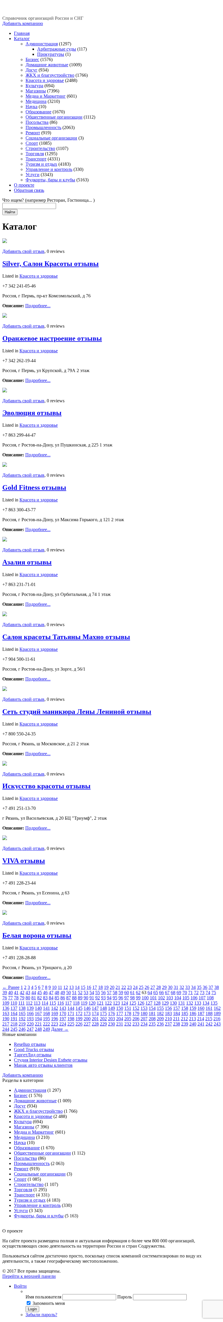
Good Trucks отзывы (34, 1049)
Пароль (124, 1296)
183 (168, 1013)
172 (78, 1013)
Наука (31, 106)
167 (38, 1013)
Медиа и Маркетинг (46, 96)
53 (86, 992)
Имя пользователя (43, 1296)
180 (144, 1013)
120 (92, 1003)
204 (119, 1018)
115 (52, 1003)
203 (111, 1018)
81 (33, 997)
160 (200, 1008)
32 (181, 987)
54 (91, 992)
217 (5, 1023)
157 (176, 1008)
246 (22, 1029)
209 (160, 1018)
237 (168, 1023)
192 (22, 1018)
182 (160, 1013)
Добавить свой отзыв (23, 251)
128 (157, 1003)
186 (192, 1013)
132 (189, 1003)
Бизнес (32, 59)
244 (5, 1029)
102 (161, 997)
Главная (22, 33)
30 (170, 987)
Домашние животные (47, 64)
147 (95, 1008)
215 (208, 1018)
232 (127, 1023)
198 (70, 1018)
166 (30, 1013)
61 (132, 992)
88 (74, 997)
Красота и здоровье (45, 80)
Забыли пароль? (41, 1314)
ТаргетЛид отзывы (32, 1054)
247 (30, 1029)
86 (62, 997)
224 (62, 1023)
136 (5, 1008)
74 (208, 992)
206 (135, 1018)
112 (29, 1003)
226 (78, 1023)
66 (161, 992)
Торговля (35, 153)
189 (217, 1013)
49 (62, 992)
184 (176, 1013)
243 (217, 1023)
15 (83, 987)
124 (124, 1003)
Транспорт (36, 158)
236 (160, 1023)
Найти (10, 212)
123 (116, 1003)
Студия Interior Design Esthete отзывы (50, 1059)
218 (13, 1023)
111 (21, 1003)
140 (38, 1008)
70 (184, 992)
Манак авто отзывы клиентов (43, 1065)
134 (205, 1003)
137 (13, 1008)
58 (115, 992)
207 (144, 1018)
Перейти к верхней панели (29, 1276)
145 (78, 1008)
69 (179, 992)
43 (28, 992)
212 (184, 1018)
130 (173, 1003)
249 (46, 1029)
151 (127, 1008)
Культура (34, 85)
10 (54, 987)
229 (103, 1023)
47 (51, 992)
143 (62, 1008)
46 (45, 992)
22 (123, 987)
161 (209, 1008)
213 (192, 1018)
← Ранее (10, 987)
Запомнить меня (49, 1303)
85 (57, 997)
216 (216, 1018)
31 (176, 987)
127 (148, 1003)
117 (68, 1003)
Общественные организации (54, 117)
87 (68, 997)
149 (111, 1008)
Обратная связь (29, 190)
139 (30, 1008)
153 (144, 1008)
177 (119, 1013)
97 (126, 997)
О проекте (24, 185)
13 (71, 987)
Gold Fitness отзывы (34, 487)
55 (97, 992)
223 (54, 1023)
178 (127, 1013)
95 (115, 997)
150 (119, 1008)
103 (169, 997)
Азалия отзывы (27, 562)
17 (94, 987)
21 (118, 987)
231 (119, 1023)
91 (91, 997)
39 (4, 992)
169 (54, 1013)
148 (103, 1008)
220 (30, 1023)
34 (193, 987)
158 (184, 1008)
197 (62, 1018)
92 (97, 997)
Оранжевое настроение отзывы (52, 338)
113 (37, 1003)
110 (13, 1003)
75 (213, 992)
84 (51, 997)
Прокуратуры (50, 54)
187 (200, 1013)
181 (152, 1013)
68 (173, 992)
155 (160, 1008)
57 (109, 992)
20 (112, 987)
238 (176, 1023)
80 (28, 997)
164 (13, 1013)
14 (77, 987)
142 (54, 1008)
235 (152, 1023)
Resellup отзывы (30, 1044)
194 (38, 1018)
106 (193, 997)
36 (205, 987)
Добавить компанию (22, 23)
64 (150, 992)
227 (87, 1023)
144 (70, 1008)
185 (184, 1013)
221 (38, 1023)
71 (190, 992)
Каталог (22, 38)
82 (39, 997)
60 (126, 992)
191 (13, 1018)
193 (30, 1018)
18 (100, 987)
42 (22, 992)
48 (57, 992)
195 (46, 1018)
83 (45, 997)
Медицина (36, 101)
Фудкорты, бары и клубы (50, 179)
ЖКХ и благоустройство (50, 75)
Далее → (60, 1029)
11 (60, 987)
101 (153, 997)
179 (135, 1013)
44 (33, 992)
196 (54, 1018)
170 (62, 1013)
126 (140, 1003)
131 (181, 1003)
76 (4, 997)
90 (86, 997)
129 (165, 1003)
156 (168, 1008)
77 (10, 997)
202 (103, 1018)
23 (129, 987)
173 (87, 1013)
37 (210, 987)
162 (217, 1008)
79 (22, 997)
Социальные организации (51, 137)
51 (74, 992)
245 (13, 1029)
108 (210, 997)
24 (135, 987)
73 (202, 992)
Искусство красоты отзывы (46, 786)
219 (22, 1023)
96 (120, 997)
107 (202, 997)
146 (87, 1008)
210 (168, 1018)
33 (187, 987)
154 (152, 1008)
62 (138, 992)
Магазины (36, 90)
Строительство (40, 148)
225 (70, 1023)
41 (16, 992)
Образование (38, 111)
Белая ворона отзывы (36, 935)
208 (152, 1018)
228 (95, 1023)
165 (22, 1013)
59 (120, 992)
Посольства (37, 122)
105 (185, 997)
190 (5, 1018)
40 (10, 992)
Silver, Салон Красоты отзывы (50, 263)
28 (158, 987)
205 (127, 1018)
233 (135, 1023)
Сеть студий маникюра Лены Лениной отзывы (76, 711)
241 (200, 1023)
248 (38, 1029)
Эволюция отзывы (32, 413)
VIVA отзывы (23, 860)
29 (164, 987)
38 (216, 987)
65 (155, 992)
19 (106, 987)
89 (80, 997)
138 (22, 1008)
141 (46, 1008)
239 (184, 1023)
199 (78, 1018)
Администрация (42, 43)
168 (46, 1013)
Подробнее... (38, 305)
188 (209, 1013)
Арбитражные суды (56, 49)
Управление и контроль (49, 169)
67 (167, 992)
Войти (20, 1286)
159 (192, 1008)
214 (200, 1018)
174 (95, 1013)
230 (111, 1023)
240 (192, 1023)
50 (68, 992)
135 (214, 1003)
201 (95, 1018)
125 (132, 1003)
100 (145, 997)
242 (209, 1023)
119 (84, 1003)
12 (65, 987)
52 (80, 992)
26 (147, 987)
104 (177, 997)
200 (87, 1018)
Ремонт (33, 132)
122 (108, 1003)
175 (103, 1013)
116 (60, 1003)
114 (45, 1003)
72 (196, 992)
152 (135, 1008)
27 (152, 987)
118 (76, 1003)
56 (103, 992)
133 (197, 1003)
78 (16, 997)
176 (111, 1013)
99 (138, 997)
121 (100, 1003)
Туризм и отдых (41, 164)
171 (70, 1013)
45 (39, 992)
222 (46, 1023)
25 (141, 987)
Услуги (32, 174)
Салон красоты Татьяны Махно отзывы (66, 637)
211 (176, 1018)
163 (5, 1013)
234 (144, 1023)
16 (89, 987)
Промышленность (43, 127)
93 (103, 997)
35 (199, 987)
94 (109, 997)
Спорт (32, 143)
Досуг (31, 69)
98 (132, 997)
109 (5, 1003)
